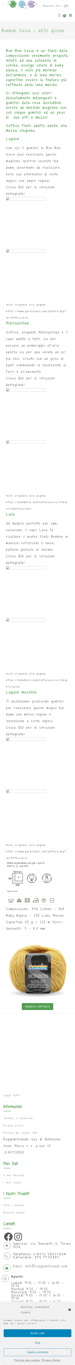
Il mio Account (13, 1175)
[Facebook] (7, 1235)
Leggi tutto (11, 1095)
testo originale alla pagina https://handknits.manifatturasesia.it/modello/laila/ (37, 680)
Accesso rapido (14, 1212)
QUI (21, 187)
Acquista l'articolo (37, 1006)
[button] (69, 1309)
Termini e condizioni (18, 1118)
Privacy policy (13, 1125)
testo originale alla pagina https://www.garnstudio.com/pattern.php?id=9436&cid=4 (36, 851)
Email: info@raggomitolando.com (40, 1266)
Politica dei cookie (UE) (20, 1133)
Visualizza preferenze (37, 1352)
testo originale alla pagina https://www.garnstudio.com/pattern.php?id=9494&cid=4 (36, 311)
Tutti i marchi (13, 1205)
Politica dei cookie (27, 1360)
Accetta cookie (37, 1333)
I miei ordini (12, 1182)
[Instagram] (17, 1235)
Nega (37, 1343)
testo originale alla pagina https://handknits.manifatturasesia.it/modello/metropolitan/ (37, 502)
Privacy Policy (51, 1360)
